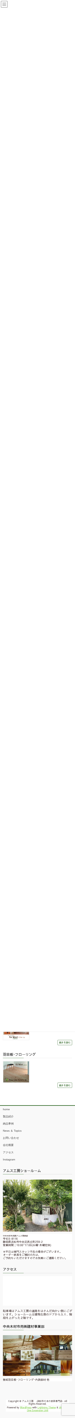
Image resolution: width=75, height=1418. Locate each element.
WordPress (26, 1407)
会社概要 (8, 1145)
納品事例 (8, 1123)
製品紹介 (8, 1116)
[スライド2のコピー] (37, 1355)
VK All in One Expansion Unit (47, 1409)
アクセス (8, 1152)
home (6, 1109)
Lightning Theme (47, 1407)
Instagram (9, 1159)
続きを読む (65, 1042)
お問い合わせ (11, 1137)
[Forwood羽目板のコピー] (16, 1072)
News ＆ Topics (12, 1130)
